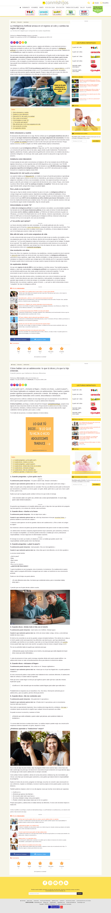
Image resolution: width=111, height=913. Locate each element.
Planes (88, 7)
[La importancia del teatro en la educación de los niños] (14, 332)
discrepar (63, 707)
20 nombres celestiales (86, 472)
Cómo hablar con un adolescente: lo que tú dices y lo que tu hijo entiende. (36, 291)
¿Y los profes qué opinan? (20, 122)
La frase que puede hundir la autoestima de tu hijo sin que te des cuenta (89, 428)
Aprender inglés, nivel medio (77, 70)
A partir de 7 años (77, 56)
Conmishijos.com (81, 902)
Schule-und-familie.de (71, 902)
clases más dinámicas (33, 227)
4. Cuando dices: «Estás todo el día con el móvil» (27, 466)
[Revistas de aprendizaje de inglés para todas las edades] (84, 12)
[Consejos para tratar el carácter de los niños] (86, 119)
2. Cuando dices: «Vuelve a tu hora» (23, 462)
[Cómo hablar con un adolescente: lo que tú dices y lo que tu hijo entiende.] (14, 293)
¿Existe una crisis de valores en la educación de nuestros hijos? (34, 323)
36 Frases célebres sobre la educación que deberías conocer (33, 317)
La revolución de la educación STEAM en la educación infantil (33, 311)
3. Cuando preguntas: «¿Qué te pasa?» (24, 464)
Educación (60, 7)
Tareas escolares (72, 7)
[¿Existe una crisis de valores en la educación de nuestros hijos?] (14, 326)
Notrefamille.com (38, 902)
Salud (82, 7)
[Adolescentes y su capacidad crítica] (14, 840)
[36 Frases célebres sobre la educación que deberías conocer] (14, 319)
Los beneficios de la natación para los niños (89, 94)
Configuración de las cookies (83, 900)
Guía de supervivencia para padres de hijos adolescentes (32, 832)
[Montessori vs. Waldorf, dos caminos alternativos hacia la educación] (14, 306)
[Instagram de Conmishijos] (11, 42)
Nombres (34, 7)
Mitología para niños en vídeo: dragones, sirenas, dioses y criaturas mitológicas (89, 85)
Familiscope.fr (53, 902)
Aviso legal (29, 900)
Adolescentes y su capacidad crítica (27, 838)
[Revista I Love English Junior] (95, 66)
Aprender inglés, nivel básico (77, 66)
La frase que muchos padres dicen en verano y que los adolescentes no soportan (38, 819)
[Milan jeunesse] (61, 907)
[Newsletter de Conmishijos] (22, 42)
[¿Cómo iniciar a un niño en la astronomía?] (75, 100)
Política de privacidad (45, 900)
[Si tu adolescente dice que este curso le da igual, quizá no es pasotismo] (75, 423)
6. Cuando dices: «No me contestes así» (24, 470)
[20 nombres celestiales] (86, 462)
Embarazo (26, 7)
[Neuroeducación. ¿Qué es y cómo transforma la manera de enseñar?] (14, 300)
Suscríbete (96, 141)
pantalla (65, 642)
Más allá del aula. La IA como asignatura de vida (26, 124)
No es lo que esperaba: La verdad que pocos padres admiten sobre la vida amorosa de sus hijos (88, 437)
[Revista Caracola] (95, 52)
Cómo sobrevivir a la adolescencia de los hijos (29, 845)
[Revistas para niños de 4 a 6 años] (43, 12)
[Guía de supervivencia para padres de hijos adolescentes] (14, 834)
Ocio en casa (50, 7)
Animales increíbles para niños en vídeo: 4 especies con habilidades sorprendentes (89, 90)
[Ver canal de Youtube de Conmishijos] (20, 42)
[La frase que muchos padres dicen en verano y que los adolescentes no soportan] (14, 821)
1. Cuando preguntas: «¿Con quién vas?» (24, 460)
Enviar (80, 893)
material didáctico (59, 68)
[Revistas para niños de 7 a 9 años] (57, 12)
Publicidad (36, 900)
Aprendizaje (26, 22)
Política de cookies (70, 900)
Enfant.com (45, 902)
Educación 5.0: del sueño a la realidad (23, 116)
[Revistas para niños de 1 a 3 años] (30, 12)
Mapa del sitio (55, 900)
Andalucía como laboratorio (20, 114)
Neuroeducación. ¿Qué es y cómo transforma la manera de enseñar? (35, 298)
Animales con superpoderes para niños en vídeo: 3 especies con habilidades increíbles (89, 80)
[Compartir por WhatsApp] (25, 42)
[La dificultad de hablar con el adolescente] (14, 827)
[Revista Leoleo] (95, 57)
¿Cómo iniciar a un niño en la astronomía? (89, 98)
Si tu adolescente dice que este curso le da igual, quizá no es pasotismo (89, 423)
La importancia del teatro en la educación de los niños (31, 330)
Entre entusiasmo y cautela (20, 112)
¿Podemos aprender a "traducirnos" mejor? (25, 472)
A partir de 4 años (77, 52)
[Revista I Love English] (95, 70)
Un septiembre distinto (19, 128)
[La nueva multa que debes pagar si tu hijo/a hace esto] (75, 443)
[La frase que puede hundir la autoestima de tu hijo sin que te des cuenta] (75, 428)
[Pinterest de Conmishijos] (14, 42)
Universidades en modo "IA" (21, 120)
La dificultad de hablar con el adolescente (28, 825)
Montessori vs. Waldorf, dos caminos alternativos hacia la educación (35, 304)
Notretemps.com (61, 902)
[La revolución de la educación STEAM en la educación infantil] (14, 313)
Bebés (41, 7)
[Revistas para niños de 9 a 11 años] (70, 12)
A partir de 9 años (77, 61)
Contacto (62, 900)
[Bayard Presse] (54, 907)
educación (14, 255)
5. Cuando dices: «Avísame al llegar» (23, 468)
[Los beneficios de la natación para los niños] (75, 95)
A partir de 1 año (77, 47)
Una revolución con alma (20, 126)
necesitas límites (59, 517)
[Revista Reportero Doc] (95, 61)
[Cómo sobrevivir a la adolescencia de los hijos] (14, 847)
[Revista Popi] (95, 48)
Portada (14, 22)
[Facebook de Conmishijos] (17, 42)
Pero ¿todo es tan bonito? (20, 118)
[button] (74, 119)
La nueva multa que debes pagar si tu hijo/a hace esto (89, 443)
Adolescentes (26, 364)
